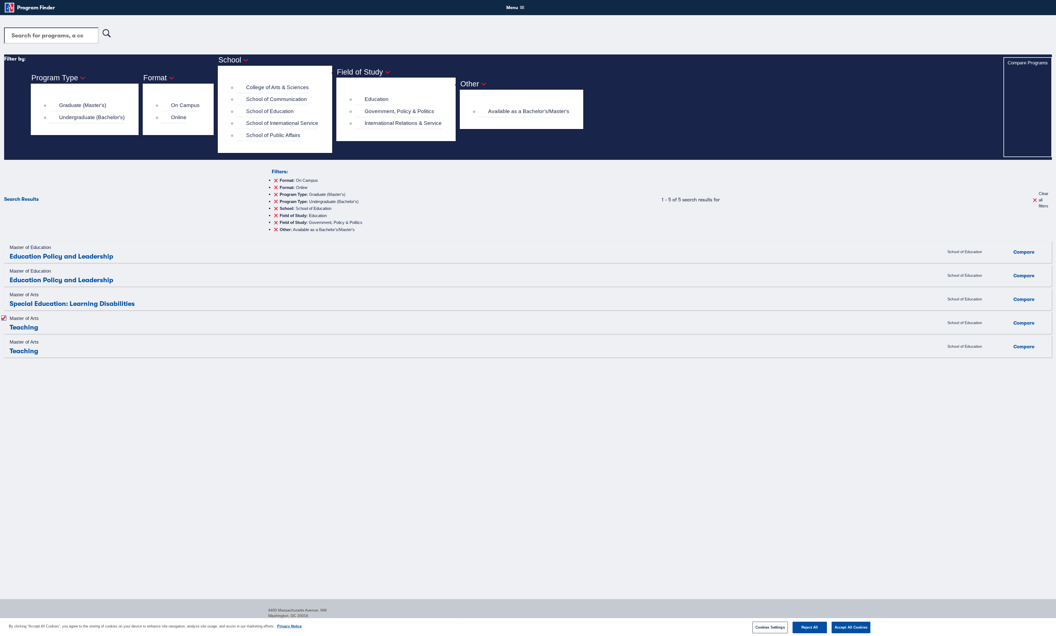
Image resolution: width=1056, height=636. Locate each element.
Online (178, 117)
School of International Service (282, 123)
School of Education (270, 111)
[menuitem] (87, 105)
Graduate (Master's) (82, 105)
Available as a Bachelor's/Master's (528, 111)
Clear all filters (1043, 199)
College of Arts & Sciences (277, 87)
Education (377, 99)
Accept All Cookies (851, 627)
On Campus (185, 105)
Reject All (809, 627)
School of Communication (276, 99)
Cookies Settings (770, 627)
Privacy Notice (289, 626)
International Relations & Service (403, 123)
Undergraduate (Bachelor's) (92, 117)
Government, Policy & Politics (399, 111)
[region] (528, 627)
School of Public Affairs (273, 135)
